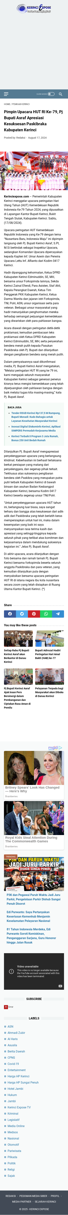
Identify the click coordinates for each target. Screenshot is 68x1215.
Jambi (12, 1101)
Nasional (13, 1138)
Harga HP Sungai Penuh (23, 1082)
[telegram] (58, 614)
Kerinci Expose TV (19, 1107)
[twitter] (22, 614)
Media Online (16, 1126)
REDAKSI (11, 1196)
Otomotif (13, 1144)
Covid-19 (13, 1064)
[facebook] (10, 614)
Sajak (11, 1176)
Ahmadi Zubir (16, 1033)
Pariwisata (14, 1151)
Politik (12, 1163)
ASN (10, 1026)
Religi (11, 1169)
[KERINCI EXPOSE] (34, 8)
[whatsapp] (46, 614)
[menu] (8, 94)
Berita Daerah (16, 1051)
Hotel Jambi (15, 1088)
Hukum (12, 1095)
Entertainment (17, 1070)
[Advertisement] (34, 53)
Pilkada (12, 1157)
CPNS (11, 1057)
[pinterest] (34, 614)
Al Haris (13, 1039)
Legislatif (14, 1120)
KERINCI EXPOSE (39, 1209)
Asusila (12, 1045)
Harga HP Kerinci (18, 1076)
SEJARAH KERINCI (45, 1201)
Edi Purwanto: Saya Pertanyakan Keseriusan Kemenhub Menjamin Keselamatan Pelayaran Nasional (28, 916)
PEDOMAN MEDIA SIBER (33, 1196)
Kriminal (13, 1113)
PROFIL (55, 1196)
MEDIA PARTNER (21, 1201)
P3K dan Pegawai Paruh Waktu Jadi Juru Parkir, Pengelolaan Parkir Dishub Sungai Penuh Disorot (33, 899)
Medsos (13, 1132)
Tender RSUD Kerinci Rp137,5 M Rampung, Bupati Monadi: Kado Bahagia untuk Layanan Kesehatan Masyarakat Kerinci (35, 417)
